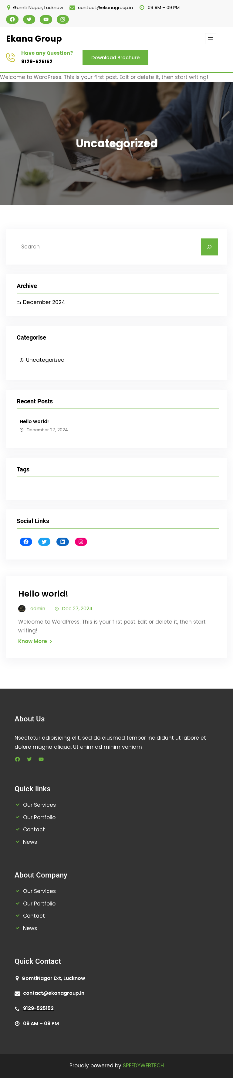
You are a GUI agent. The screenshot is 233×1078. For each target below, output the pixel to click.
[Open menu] (210, 38)
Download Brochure (115, 57)
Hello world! (34, 421)
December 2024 (44, 302)
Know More (32, 641)
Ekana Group (34, 39)
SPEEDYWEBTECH (143, 1065)
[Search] (209, 246)
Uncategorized (45, 360)
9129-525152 (36, 61)
